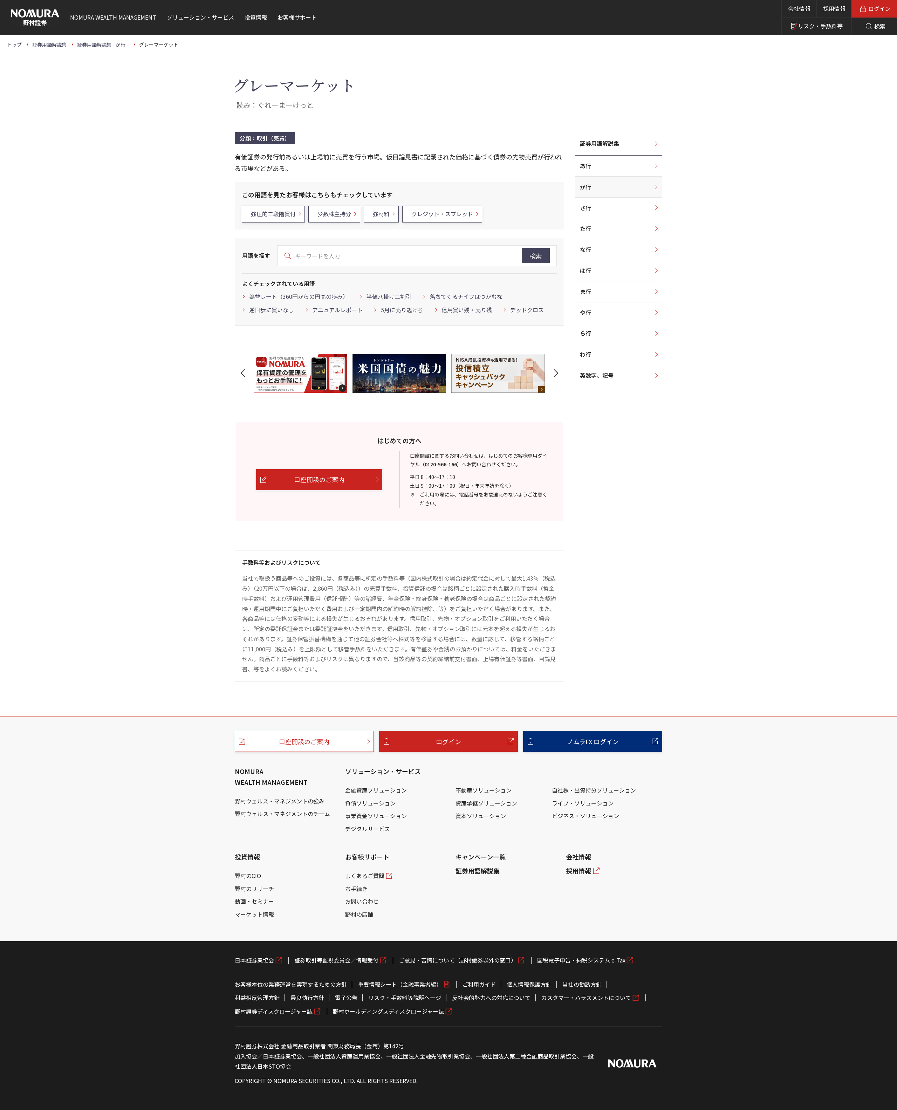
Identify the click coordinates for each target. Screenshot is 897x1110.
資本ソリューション (481, 815)
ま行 (585, 291)
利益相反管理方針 (257, 997)
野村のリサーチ (254, 888)
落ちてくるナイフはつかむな (466, 296)
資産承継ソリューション (486, 803)
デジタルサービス (367, 828)
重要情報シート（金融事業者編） (400, 984)
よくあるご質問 (364, 875)
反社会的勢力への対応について (491, 997)
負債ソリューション (370, 803)
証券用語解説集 (599, 143)
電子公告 (346, 997)
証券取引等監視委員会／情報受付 (336, 960)
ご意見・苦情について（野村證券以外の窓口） (457, 960)
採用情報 (834, 8)
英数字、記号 (597, 375)
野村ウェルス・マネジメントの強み (279, 801)
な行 (585, 249)
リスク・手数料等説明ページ (404, 997)
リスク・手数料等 (820, 26)
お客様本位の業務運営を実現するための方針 (291, 984)
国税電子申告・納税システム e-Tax (581, 960)
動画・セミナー (254, 901)
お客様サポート (367, 856)
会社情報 (799, 8)
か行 (585, 187)
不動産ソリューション (484, 790)
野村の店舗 (359, 914)
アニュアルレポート (337, 310)
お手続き (356, 888)
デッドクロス (527, 310)
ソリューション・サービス (383, 771)
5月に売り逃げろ (402, 310)
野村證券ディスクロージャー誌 (274, 1011)
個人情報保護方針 (529, 984)
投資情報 (247, 856)
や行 (585, 312)
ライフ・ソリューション (583, 803)
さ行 (585, 208)
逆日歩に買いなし (271, 310)
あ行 (585, 166)
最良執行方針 (307, 997)
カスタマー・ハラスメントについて (586, 997)
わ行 (585, 354)
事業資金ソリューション (376, 815)
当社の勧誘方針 (582, 984)
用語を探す (256, 255)
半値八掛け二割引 (389, 296)
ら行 (585, 333)
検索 (535, 255)
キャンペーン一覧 (481, 856)
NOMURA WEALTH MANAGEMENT (271, 777)
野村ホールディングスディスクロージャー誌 (388, 1011)
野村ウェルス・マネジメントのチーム (282, 813)
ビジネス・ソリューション (585, 815)
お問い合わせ (362, 901)
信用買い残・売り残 (466, 310)
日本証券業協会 (254, 960)
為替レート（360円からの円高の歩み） (298, 296)
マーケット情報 (254, 914)
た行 (585, 228)
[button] (244, 373)
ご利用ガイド (479, 984)
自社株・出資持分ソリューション (594, 790)
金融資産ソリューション (376, 790)
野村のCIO (248, 875)
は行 (585, 270)
